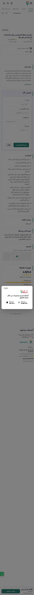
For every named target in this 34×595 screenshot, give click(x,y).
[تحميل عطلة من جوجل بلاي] (22, 302)
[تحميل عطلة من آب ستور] (10, 302)
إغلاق (5, 288)
